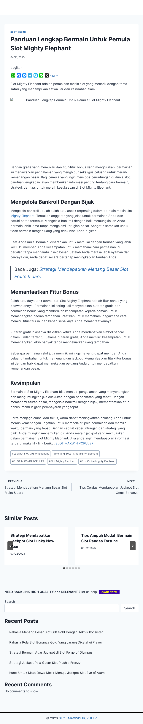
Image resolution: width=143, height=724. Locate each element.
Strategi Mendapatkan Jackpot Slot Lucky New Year (32, 541)
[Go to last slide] (10, 545)
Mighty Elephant (22, 216)
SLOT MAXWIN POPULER (28, 461)
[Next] (133, 545)
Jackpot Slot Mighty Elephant (30, 453)
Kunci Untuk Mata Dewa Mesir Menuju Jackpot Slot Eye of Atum (57, 673)
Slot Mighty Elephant (62, 461)
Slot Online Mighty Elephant (97, 461)
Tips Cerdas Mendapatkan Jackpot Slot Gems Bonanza (109, 487)
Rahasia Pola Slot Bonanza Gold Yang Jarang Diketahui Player (55, 642)
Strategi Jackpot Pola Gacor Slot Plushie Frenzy (44, 663)
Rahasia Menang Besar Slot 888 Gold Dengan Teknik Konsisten (56, 632)
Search (9, 601)
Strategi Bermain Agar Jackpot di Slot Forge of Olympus (51, 652)
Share (54, 76)
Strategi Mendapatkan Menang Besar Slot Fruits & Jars (35, 487)
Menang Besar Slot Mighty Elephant (75, 453)
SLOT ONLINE (18, 32)
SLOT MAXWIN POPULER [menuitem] (74, 443)
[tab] (64, 568)
